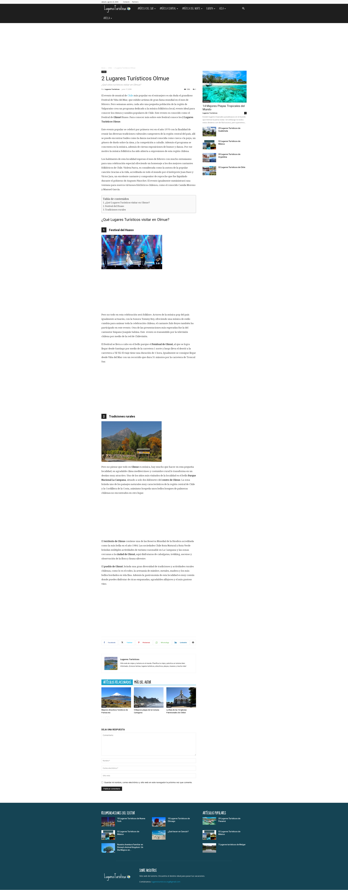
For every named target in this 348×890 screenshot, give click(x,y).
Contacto (126, 2)
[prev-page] (103, 718)
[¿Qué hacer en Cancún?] (159, 835)
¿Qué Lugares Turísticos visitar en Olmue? (127, 202)
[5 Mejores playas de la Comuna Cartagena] (149, 697)
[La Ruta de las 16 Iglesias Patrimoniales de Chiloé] (181, 697)
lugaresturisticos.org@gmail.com (166, 881)
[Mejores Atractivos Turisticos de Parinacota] (116, 697)
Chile (110, 68)
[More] (193, 642)
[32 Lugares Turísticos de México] (209, 144)
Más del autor (142, 682)
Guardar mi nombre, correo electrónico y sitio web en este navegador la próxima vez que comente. (148, 782)
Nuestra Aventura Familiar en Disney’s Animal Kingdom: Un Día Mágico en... (130, 847)
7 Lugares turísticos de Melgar (232, 844)
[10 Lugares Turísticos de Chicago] (159, 822)
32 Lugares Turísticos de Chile (231, 167)
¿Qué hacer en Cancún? (178, 831)
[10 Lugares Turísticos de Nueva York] (108, 822)
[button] (243, 8)
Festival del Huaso (114, 206)
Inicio (103, 68)
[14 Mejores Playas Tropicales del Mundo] (225, 87)
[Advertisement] (174, 43)
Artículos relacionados (117, 682)
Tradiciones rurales (115, 209)
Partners (135, 2)
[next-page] (107, 718)
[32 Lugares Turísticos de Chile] (209, 170)
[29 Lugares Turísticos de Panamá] (209, 821)
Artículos (206, 101)
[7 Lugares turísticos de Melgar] (209, 848)
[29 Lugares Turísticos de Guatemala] (209, 131)
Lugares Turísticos (112, 89)
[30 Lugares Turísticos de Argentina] (209, 157)
